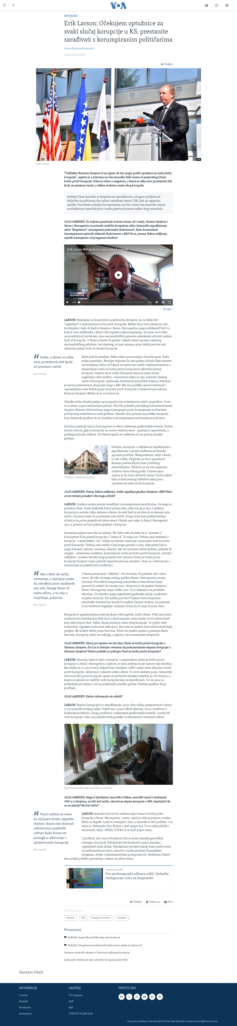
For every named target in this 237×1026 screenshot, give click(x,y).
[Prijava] (160, 997)
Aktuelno (70, 16)
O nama (23, 995)
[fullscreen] (169, 302)
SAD (71, 1001)
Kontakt (23, 1001)
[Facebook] (227, 5)
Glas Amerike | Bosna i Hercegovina (90, 254)
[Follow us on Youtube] (144, 997)
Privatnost (25, 1007)
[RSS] (152, 997)
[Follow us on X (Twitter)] (129, 997)
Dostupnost (25, 1013)
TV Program (75, 995)
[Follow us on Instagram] (137, 997)
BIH (71, 1007)
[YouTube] (207, 5)
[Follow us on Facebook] (121, 997)
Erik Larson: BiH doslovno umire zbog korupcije (97, 249)
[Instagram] (217, 5)
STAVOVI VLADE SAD (81, 1013)
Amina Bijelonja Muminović (79, 48)
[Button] (167, 64)
